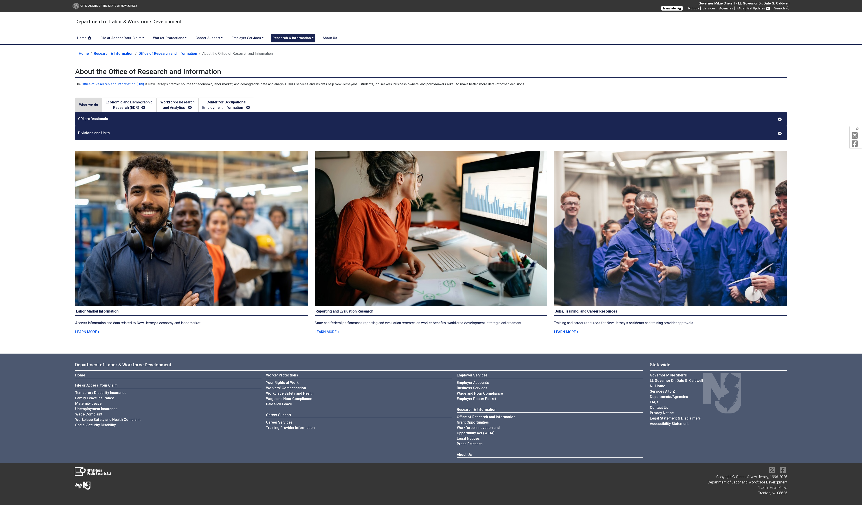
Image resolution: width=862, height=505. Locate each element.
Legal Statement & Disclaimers (675, 418)
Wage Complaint (88, 414)
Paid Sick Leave (279, 404)
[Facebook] (856, 144)
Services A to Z (662, 391)
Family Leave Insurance (94, 398)
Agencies (726, 8)
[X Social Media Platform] (856, 136)
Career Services (279, 422)
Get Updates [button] (756, 8)
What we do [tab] (88, 105)
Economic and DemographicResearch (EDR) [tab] (129, 105)
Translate (669, 8)
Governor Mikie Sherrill (669, 375)
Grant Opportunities (473, 422)
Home (82, 38)
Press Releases (470, 444)
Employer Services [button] (246, 38)
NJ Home (657, 386)
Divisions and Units (94, 133)
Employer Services (472, 375)
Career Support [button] (208, 38)
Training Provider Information (290, 428)
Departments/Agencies (669, 397)
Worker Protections (282, 375)
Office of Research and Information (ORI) (113, 84)
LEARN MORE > (87, 332)
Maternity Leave (88, 403)
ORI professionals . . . (95, 119)
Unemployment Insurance (96, 409)
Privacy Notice (662, 413)
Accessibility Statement (669, 424)
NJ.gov (693, 8)
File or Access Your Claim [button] (121, 38)
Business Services (472, 388)
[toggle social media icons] (856, 129)
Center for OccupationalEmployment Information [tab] (224, 105)
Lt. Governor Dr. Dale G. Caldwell (676, 380)
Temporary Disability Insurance (100, 393)
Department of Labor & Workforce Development (123, 364)
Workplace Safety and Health (290, 393)
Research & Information (113, 53)
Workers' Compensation (286, 388)
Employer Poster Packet (476, 399)
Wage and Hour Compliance (289, 399)
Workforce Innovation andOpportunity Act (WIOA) (478, 430)
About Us (330, 38)
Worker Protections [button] (168, 38)
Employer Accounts (473, 382)
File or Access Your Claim (96, 385)
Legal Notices (468, 438)
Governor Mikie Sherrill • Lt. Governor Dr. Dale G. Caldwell (744, 3)
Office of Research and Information (168, 53)
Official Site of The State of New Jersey (108, 5)
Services (709, 8)
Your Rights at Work (282, 382)
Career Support (278, 415)
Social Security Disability (95, 425)
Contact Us (659, 407)
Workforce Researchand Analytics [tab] (177, 105)
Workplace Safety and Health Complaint (108, 420)
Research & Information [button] (292, 38)
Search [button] (779, 8)
